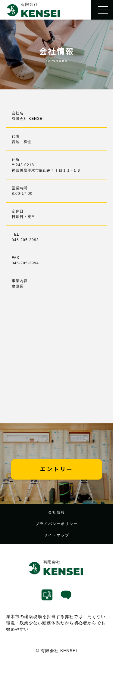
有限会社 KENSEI (59, 650)
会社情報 (56, 512)
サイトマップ (56, 535)
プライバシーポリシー (57, 524)
